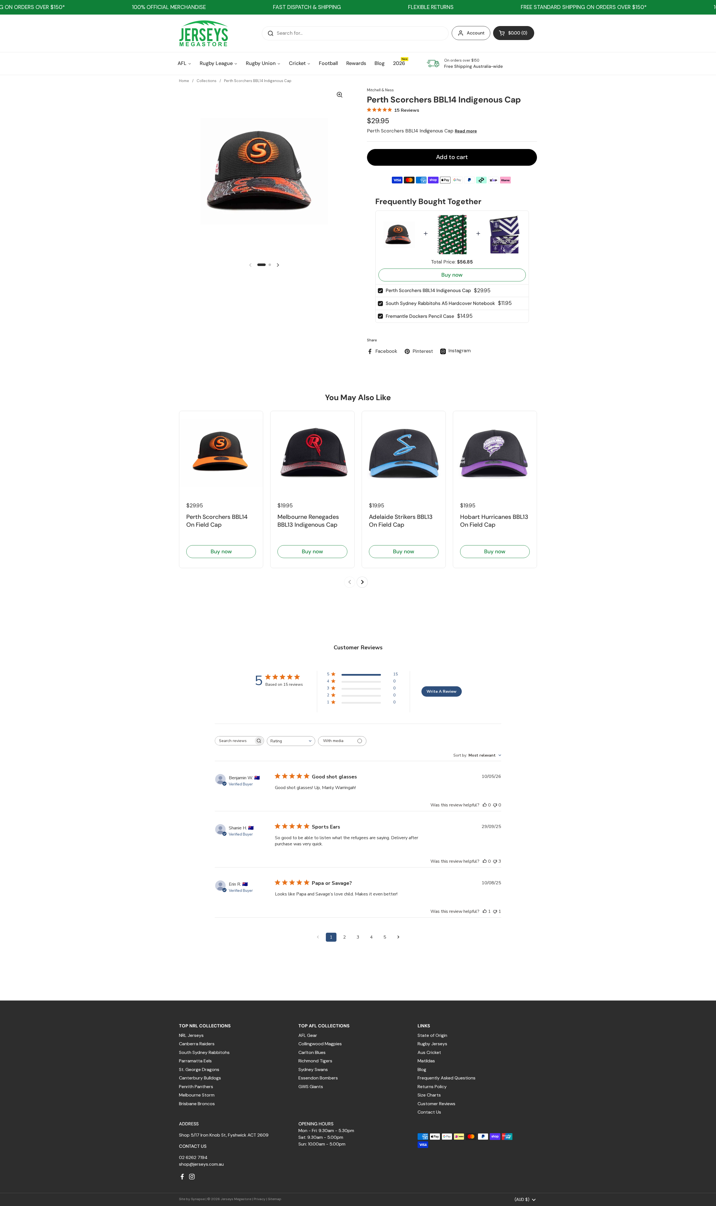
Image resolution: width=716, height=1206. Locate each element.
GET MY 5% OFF (309, 660)
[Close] (449, 536)
